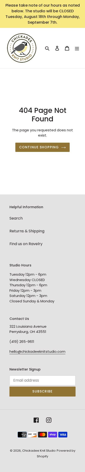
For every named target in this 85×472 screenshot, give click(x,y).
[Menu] (77, 48)
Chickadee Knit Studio (39, 450)
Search (16, 218)
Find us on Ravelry (25, 244)
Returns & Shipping (26, 231)
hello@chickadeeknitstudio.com (37, 351)
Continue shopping (39, 147)
